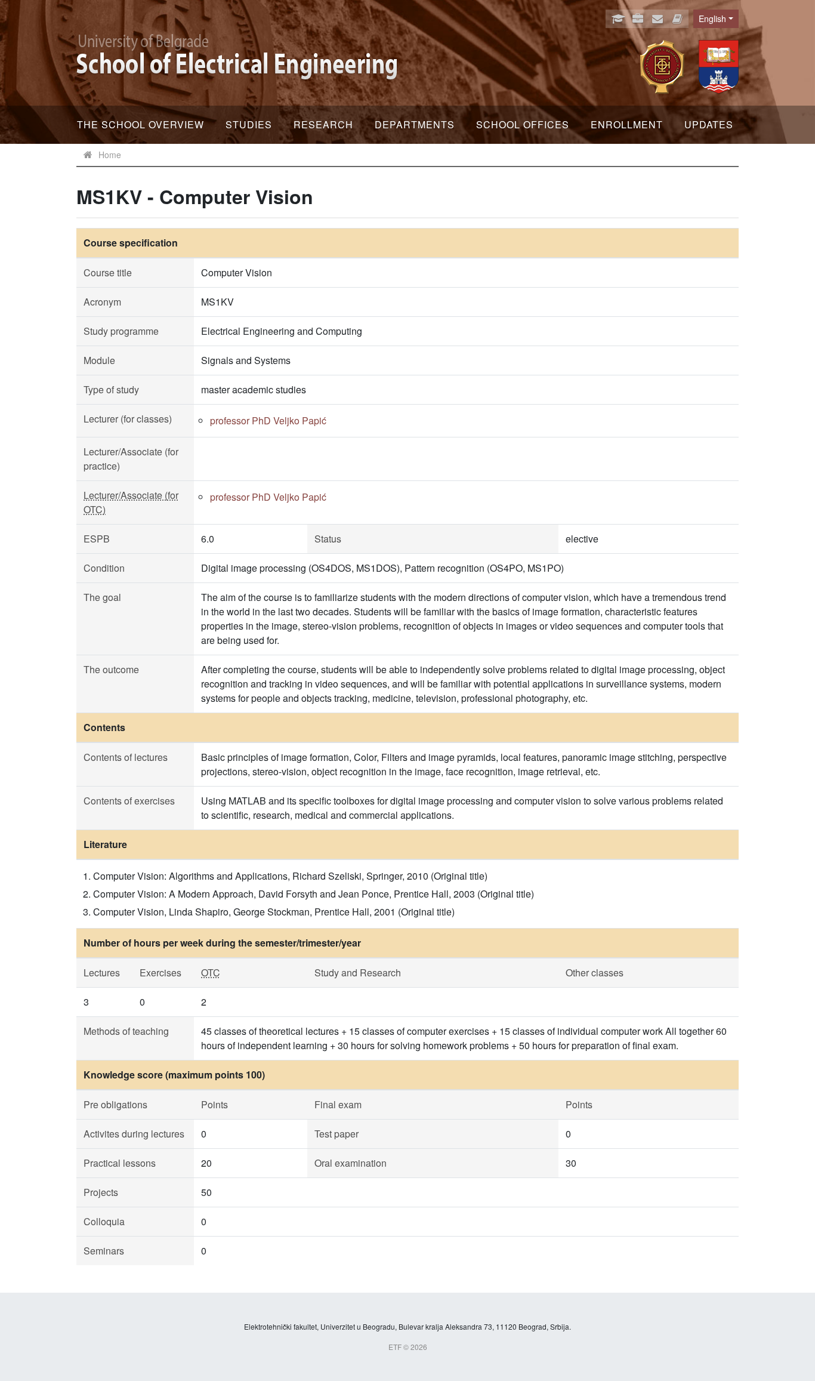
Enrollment (627, 124)
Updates (708, 124)
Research (323, 124)
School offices (522, 124)
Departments (415, 124)
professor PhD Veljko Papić (268, 420)
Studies (249, 124)
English (712, 18)
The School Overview (140, 124)
